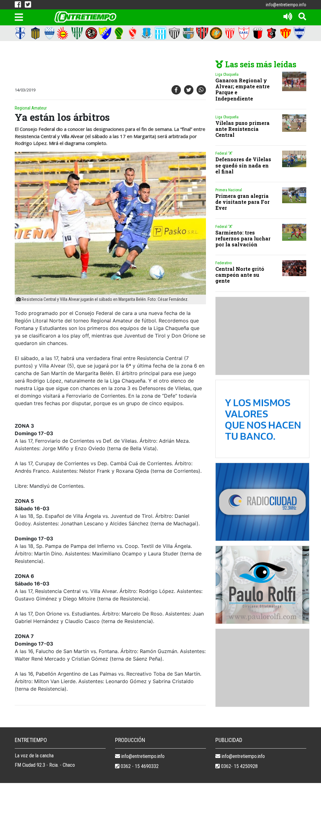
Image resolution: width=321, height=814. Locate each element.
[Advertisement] (127, 64)
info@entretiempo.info (286, 4)
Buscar (217, 29)
